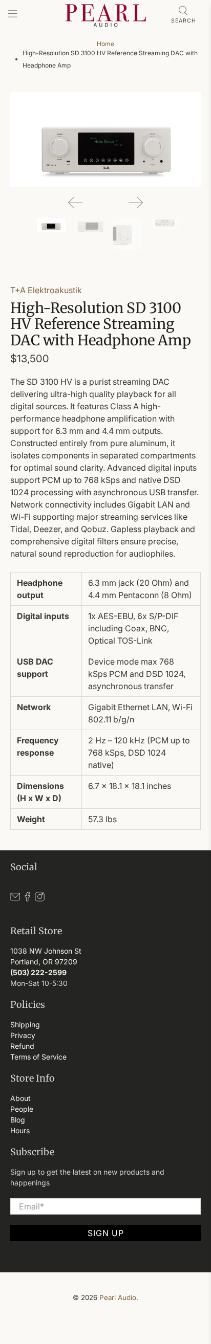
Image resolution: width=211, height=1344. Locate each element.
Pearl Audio (117, 1297)
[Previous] (75, 202)
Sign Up (106, 1233)
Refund (22, 1046)
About (20, 1098)
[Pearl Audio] (105, 15)
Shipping (25, 1024)
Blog (17, 1119)
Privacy (22, 1035)
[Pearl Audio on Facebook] (27, 899)
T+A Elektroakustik (46, 290)
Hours (20, 1130)
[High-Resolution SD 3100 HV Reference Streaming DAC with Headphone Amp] (105, 139)
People (21, 1109)
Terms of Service (38, 1056)
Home (105, 44)
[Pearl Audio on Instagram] (40, 899)
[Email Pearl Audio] (15, 899)
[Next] (135, 202)
